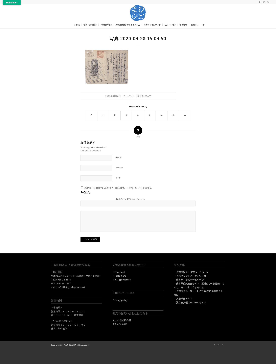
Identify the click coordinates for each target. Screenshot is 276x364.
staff (148, 96)
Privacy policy (120, 300)
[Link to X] (268, 2)
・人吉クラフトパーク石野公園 (190, 275)
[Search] (202, 24)
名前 (118, 157)
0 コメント (129, 96)
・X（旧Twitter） (122, 279)
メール (119, 167)
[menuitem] (77, 24)
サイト (118, 178)
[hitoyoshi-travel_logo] (138, 12)
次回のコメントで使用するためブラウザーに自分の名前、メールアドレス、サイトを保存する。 (119, 188)
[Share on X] (103, 115)
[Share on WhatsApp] (114, 115)
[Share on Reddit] (173, 115)
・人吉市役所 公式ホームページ (191, 272)
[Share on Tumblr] (150, 115)
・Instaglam (119, 275)
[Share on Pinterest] (126, 115)
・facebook (119, 272)
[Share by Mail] (185, 115)
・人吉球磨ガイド (183, 298)
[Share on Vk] (161, 115)
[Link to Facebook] (260, 2)
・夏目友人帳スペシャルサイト (190, 302)
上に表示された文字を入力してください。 (131, 199)
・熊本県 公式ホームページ (189, 279)
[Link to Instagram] (264, 2)
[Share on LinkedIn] (138, 115)
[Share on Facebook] (91, 115)
